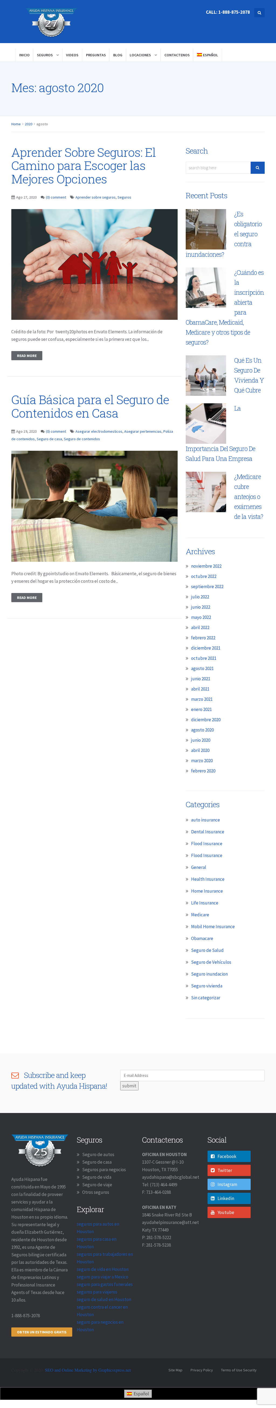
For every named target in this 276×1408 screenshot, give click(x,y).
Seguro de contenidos (82, 438)
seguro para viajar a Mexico (102, 1277)
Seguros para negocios (104, 1170)
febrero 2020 (203, 771)
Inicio (24, 55)
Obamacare (202, 938)
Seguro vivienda (206, 986)
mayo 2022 (201, 617)
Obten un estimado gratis (42, 1332)
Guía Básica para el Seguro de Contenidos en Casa (90, 406)
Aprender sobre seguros (95, 197)
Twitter (225, 1170)
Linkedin (226, 1198)
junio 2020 (200, 740)
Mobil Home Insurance (213, 927)
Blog (117, 55)
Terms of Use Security (239, 1370)
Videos (72, 55)
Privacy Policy (202, 1370)
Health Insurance (208, 879)
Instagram (227, 1184)
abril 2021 (200, 689)
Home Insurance (207, 891)
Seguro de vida (96, 1177)
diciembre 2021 (205, 648)
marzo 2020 (202, 761)
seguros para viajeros (97, 1292)
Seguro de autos (98, 1154)
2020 (28, 124)
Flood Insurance (206, 844)
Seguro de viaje (97, 1185)
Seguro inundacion (209, 974)
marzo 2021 (202, 699)
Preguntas (96, 55)
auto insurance (205, 820)
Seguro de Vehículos (211, 962)
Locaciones (141, 55)
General (198, 867)
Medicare (200, 915)
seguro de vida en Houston (103, 1269)
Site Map (175, 1370)
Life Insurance (204, 903)
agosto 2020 (202, 730)
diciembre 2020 (205, 720)
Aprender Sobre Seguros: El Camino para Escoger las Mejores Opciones (83, 165)
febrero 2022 (203, 638)
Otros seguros (95, 1192)
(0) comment (56, 197)
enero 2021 (201, 709)
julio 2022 (200, 597)
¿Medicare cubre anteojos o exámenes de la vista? (248, 497)
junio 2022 (200, 607)
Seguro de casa (49, 438)
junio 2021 (200, 679)
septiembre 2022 (207, 586)
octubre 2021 (203, 658)
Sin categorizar (205, 998)
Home (16, 124)
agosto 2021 (202, 668)
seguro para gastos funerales (105, 1284)
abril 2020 (200, 750)
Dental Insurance (207, 832)
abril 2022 (200, 627)
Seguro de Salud (207, 950)
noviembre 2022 (206, 566)
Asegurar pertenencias (142, 431)
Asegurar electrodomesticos (98, 431)
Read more (27, 355)
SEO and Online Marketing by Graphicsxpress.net (88, 1370)
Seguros (45, 55)
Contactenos (177, 55)
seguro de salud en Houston (104, 1299)
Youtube (226, 1212)
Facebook (227, 1156)
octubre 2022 (203, 576)
